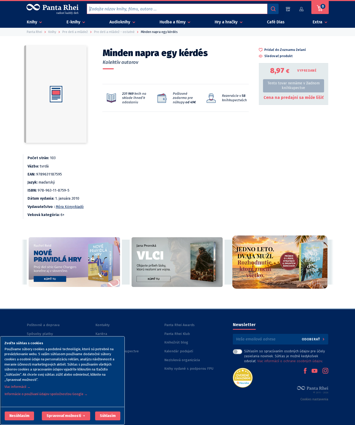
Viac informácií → (17, 387)
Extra (318, 21)
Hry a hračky (227, 21)
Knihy (32, 21)
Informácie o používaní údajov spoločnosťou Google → (46, 394)
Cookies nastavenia (314, 399)
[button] (19, 415)
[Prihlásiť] (301, 9)
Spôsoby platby (40, 334)
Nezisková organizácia (182, 360)
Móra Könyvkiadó (70, 207)
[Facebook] (305, 371)
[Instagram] (325, 371)
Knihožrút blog (176, 342)
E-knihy (74, 21)
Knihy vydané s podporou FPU (188, 368)
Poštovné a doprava (43, 325)
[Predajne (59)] (288, 9)
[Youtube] (314, 371)
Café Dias (276, 21)
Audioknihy (120, 21)
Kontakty (102, 325)
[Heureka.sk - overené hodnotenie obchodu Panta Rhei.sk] (243, 377)
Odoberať (311, 339)
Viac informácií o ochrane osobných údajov (289, 361)
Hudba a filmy (173, 21)
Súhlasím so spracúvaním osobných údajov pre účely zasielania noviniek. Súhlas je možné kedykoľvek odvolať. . (284, 356)
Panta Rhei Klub (177, 334)
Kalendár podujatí (178, 351)
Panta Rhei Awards (179, 325)
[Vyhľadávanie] (272, 9)
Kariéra (101, 334)
